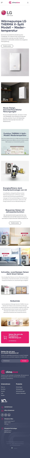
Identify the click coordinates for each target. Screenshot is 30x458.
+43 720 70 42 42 (8, 406)
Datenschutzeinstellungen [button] (15, 445)
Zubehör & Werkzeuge (21, 393)
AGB (13, 443)
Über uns (3, 387)
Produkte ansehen (7, 46)
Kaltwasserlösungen (20, 391)
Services (3, 391)
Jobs (2, 393)
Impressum (8, 443)
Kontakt (2, 395)
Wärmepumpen (19, 389)
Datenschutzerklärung (19, 443)
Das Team (3, 389)
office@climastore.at (9, 410)
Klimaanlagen (19, 387)
